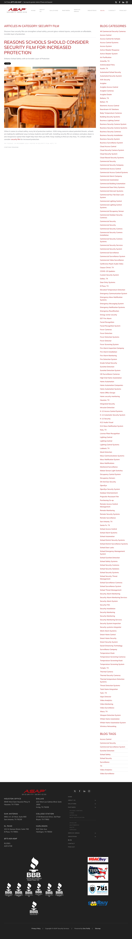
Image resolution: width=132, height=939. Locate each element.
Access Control (105, 739)
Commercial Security (108, 743)
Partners (72, 807)
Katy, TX (53, 143)
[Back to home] (17, 10)
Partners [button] (66, 10)
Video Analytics (106, 770)
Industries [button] (92, 10)
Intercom (73, 815)
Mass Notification (77, 817)
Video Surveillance (107, 773)
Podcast (123, 10)
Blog (103, 10)
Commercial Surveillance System (112, 747)
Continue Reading (11, 147)
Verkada (73, 829)
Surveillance (104, 762)
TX (101, 766)
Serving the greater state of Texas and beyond (38, 2)
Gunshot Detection (107, 751)
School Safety (105, 754)
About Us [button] (42, 10)
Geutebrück (74, 825)
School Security (106, 758)
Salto (72, 827)
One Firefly (86, 928)
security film (15, 139)
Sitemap (97, 928)
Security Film (43, 143)
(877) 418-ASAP (16, 2)
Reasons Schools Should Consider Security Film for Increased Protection (46, 47)
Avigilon (73, 823)
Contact (112, 10)
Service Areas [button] (77, 10)
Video (72, 813)
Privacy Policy (36, 928)
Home (33, 10)
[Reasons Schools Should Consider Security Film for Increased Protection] (50, 97)
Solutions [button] (54, 10)
